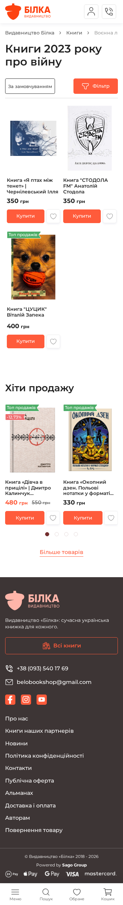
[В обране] (53, 216)
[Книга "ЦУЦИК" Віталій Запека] (33, 289)
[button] (47, 534)
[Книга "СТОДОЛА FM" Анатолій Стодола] (89, 162)
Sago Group (74, 864)
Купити (25, 216)
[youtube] (42, 700)
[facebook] (10, 700)
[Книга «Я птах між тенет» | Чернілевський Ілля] (33, 162)
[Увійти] (91, 11)
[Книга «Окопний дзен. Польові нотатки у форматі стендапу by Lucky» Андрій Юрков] (90, 464)
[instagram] (26, 700)
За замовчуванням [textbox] (30, 86)
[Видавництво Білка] (28, 11)
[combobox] (30, 86)
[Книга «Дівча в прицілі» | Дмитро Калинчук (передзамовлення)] (32, 464)
